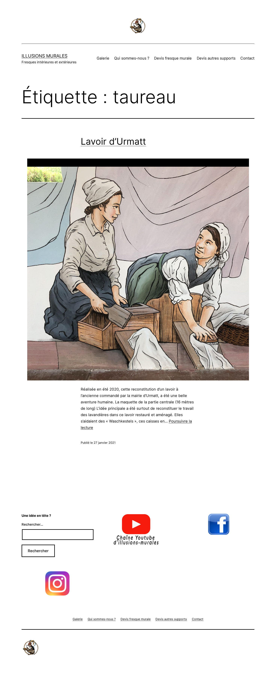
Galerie (103, 58)
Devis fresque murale (173, 58)
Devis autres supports (216, 58)
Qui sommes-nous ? (131, 58)
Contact (247, 58)
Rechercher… (32, 524)
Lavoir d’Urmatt (113, 141)
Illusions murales (44, 56)
